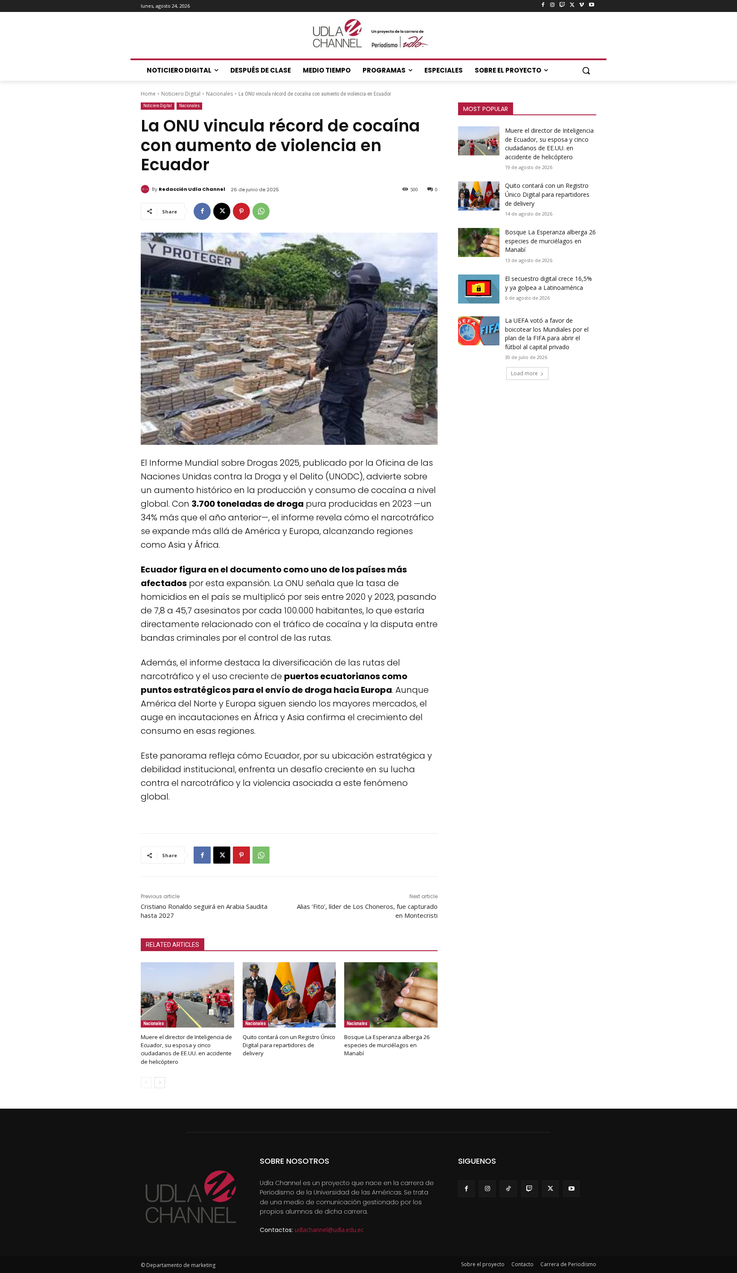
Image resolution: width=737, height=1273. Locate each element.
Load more (524, 373)
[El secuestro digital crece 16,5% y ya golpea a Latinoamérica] (478, 289)
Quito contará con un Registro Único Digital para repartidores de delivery (289, 1045)
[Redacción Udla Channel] (146, 189)
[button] (586, 70)
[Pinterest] (241, 211)
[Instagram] (552, 5)
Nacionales (219, 93)
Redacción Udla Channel (192, 189)
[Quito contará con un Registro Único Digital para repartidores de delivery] (289, 995)
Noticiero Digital (180, 93)
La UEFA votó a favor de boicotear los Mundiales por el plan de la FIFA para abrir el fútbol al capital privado (547, 333)
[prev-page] (146, 1082)
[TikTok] (508, 1188)
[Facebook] (543, 5)
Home (148, 93)
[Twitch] (562, 5)
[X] (572, 5)
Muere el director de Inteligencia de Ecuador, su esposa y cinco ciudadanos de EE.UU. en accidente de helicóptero (186, 1049)
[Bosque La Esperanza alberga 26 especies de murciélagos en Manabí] (391, 995)
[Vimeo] (581, 5)
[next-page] (159, 1082)
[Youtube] (591, 5)
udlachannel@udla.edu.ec (329, 1230)
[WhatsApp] (261, 211)
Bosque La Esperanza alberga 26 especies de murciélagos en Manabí (386, 1045)
